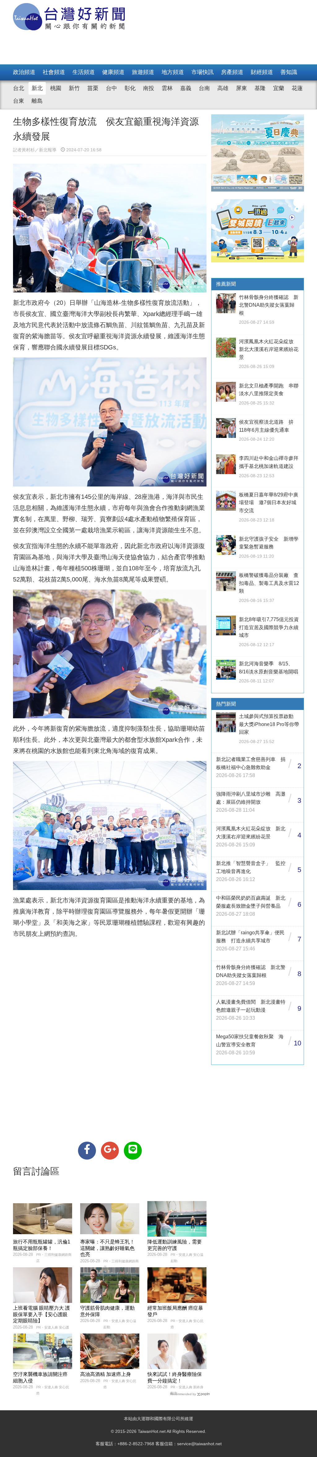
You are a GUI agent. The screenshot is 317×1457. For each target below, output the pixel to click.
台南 (204, 88)
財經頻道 (262, 72)
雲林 (167, 88)
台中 (111, 88)
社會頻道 (54, 72)
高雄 (222, 88)
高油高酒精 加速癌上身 (105, 1374)
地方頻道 (173, 72)
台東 (18, 101)
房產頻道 (232, 72)
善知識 (288, 72)
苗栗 (92, 88)
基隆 (260, 88)
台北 (18, 88)
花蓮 (297, 88)
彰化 (130, 88)
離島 (37, 101)
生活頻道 (83, 72)
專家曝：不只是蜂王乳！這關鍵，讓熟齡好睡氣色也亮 (107, 1248)
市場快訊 (202, 72)
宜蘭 (278, 88)
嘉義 (185, 88)
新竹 (74, 88)
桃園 (55, 88)
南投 (148, 88)
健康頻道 (113, 72)
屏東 (241, 88)
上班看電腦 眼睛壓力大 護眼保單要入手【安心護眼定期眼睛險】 (41, 1314)
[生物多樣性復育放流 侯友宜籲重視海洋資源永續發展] (87, 1150)
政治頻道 (24, 72)
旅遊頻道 (143, 72)
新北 (37, 88)
